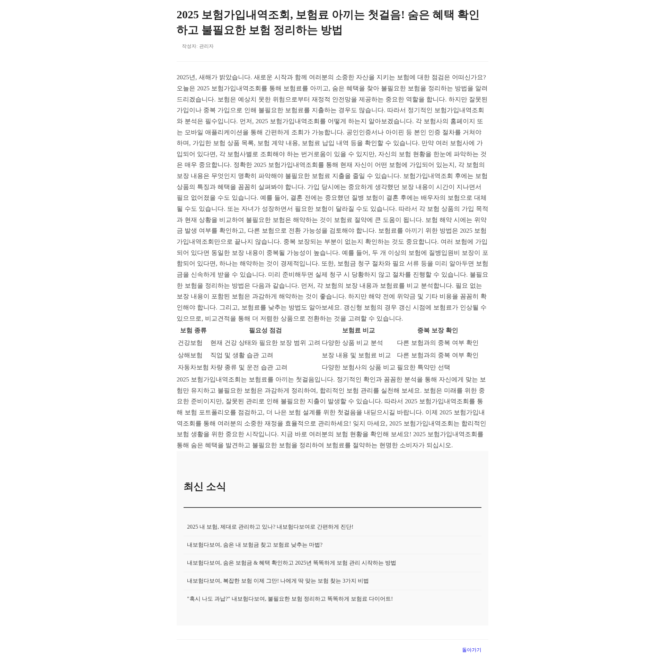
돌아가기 (471, 650)
